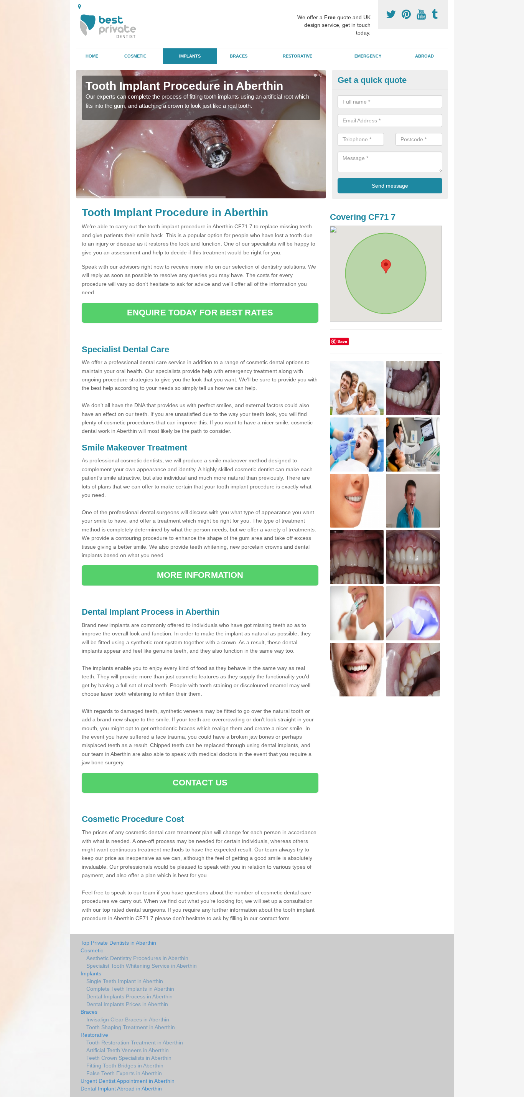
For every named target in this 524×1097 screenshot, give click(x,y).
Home (92, 56)
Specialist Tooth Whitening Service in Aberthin (141, 966)
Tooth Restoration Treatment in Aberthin (134, 1042)
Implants (190, 56)
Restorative (297, 56)
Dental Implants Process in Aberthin (129, 996)
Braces (238, 56)
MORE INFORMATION (200, 575)
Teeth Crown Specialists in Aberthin (128, 1058)
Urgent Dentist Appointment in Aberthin (128, 1081)
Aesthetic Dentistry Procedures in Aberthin (137, 958)
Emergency (367, 56)
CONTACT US (200, 782)
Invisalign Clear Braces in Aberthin (127, 1019)
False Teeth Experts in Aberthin (124, 1073)
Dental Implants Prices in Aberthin (127, 1004)
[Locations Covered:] (79, 6)
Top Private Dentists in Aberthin (118, 943)
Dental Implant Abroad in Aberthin (121, 1088)
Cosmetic (135, 56)
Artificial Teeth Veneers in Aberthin (127, 1050)
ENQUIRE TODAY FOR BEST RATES (200, 312)
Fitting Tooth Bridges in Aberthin (124, 1065)
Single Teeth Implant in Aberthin (124, 981)
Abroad (424, 56)
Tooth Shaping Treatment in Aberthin (130, 1027)
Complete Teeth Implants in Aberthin (130, 989)
